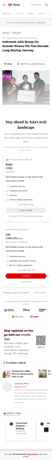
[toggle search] (46, 5)
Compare (26, 276)
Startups (16, 32)
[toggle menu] (4, 5)
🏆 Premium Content (14, 362)
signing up (41, 23)
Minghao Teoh (20, 387)
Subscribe (36, 4)
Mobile (6, 32)
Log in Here (40, 292)
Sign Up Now (26, 210)
